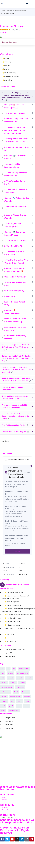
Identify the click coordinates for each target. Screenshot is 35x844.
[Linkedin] (21, 839)
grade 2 (19, 678)
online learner (5, 692)
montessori (20, 687)
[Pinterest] (31, 839)
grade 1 (10, 678)
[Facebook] (2, 839)
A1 (2, 668)
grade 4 (3, 682)
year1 (19, 701)
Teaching (4, 701)
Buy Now (17, 551)
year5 (19, 706)
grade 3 (28, 678)
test (12, 701)
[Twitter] (7, 839)
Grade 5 (13, 682)
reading (3, 696)
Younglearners (13, 710)
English (10, 673)
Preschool (25, 692)
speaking (27, 696)
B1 (14, 668)
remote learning (15, 696)
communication (24, 668)
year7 (3, 710)
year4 (11, 706)
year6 (26, 706)
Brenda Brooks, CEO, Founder (17, 585)
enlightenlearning (22, 673)
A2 (8, 668)
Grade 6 (22, 682)
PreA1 (16, 692)
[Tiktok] (26, 839)
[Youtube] (12, 839)
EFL (2, 673)
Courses (9, 10)
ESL (2, 678)
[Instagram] (17, 839)
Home (3, 10)
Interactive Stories (20, 10)
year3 (3, 706)
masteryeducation (6, 687)
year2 (27, 701)
